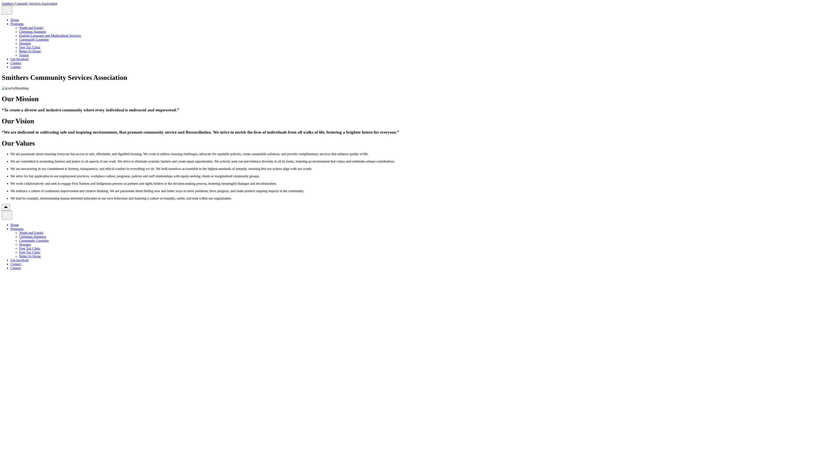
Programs (16, 24)
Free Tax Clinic (29, 47)
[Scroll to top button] (6, 207)
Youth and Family (31, 28)
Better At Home (30, 51)
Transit (23, 55)
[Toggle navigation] (7, 10)
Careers (15, 67)
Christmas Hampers (32, 32)
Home (14, 20)
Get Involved (19, 59)
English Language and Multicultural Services (50, 35)
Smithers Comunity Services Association (29, 3)
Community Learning (34, 39)
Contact (15, 63)
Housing (25, 43)
